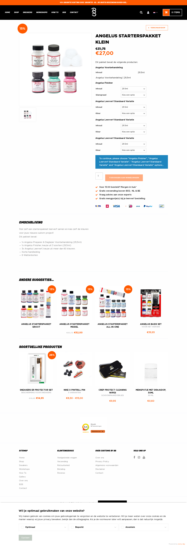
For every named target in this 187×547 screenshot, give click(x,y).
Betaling (61, 469)
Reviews (61, 473)
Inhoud (99, 72)
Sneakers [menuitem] (27, 12)
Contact (23, 488)
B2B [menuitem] (64, 12)
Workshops (24, 469)
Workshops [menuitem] (41, 12)
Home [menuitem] (7, 12)
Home (22, 458)
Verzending (62, 462)
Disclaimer (100, 469)
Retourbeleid (63, 465)
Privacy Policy (102, 462)
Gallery (22, 477)
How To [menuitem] (54, 12)
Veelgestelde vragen (67, 458)
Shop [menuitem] (16, 12)
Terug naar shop (157, 27)
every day (181, 544)
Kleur (98, 113)
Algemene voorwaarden (106, 465)
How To (22, 473)
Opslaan (25, 538)
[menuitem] (148, 12)
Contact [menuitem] (74, 12)
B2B (21, 484)
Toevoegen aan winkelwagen (124, 178)
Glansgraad (101, 95)
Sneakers (23, 465)
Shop (21, 462)
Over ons (23, 481)
